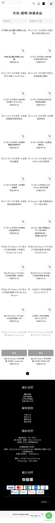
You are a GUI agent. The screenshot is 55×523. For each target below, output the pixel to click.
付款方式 (27, 414)
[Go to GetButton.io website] (49, 520)
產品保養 (27, 421)
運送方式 (27, 417)
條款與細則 (27, 396)
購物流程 (27, 419)
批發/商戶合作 (27, 401)
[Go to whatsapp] (49, 515)
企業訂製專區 (27, 398)
